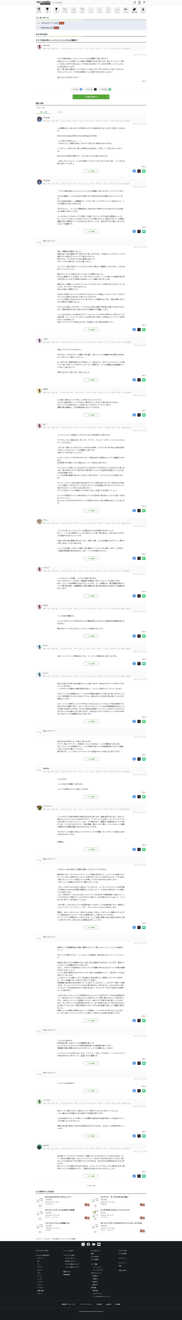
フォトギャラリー (98, 1293)
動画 (92, 1253)
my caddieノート (96, 1250)
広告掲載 (117, 1304)
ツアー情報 (94, 1264)
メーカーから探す (68, 1250)
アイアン (39, 1267)
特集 (120, 1266)
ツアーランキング (98, 1270)
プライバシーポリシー (86, 1304)
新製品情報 (66, 1274)
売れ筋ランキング (70, 1261)
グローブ (39, 1293)
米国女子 (95, 1279)
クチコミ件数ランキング (72, 1267)
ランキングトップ (70, 1258)
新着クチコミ (67, 1271)
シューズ (39, 1285)
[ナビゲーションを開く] (144, 3)
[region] (91, 10)
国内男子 (95, 1282)
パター (39, 1273)
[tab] (44, 112)
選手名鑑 (95, 1290)
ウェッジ (39, 1270)
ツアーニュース (97, 1267)
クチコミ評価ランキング (72, 1264)
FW (38, 1261)
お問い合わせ (122, 1270)
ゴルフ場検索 (95, 1259)
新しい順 (43, 112)
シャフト (39, 1279)
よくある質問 (122, 1253)
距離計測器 (40, 1290)
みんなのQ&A (95, 1256)
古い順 (59, 112)
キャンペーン (122, 1263)
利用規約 (99, 1304)
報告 (144, 81)
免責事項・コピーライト (69, 1304)
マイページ (122, 1258)
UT (38, 1264)
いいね (90, 171)
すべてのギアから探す (42, 1250)
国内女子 (95, 1285)
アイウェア (40, 1287)
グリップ (39, 1282)
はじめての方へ (123, 1250)
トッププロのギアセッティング (101, 1296)
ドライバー (40, 1258)
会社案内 (108, 1304)
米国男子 (95, 1276)
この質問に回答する (91, 97)
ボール (39, 1276)
